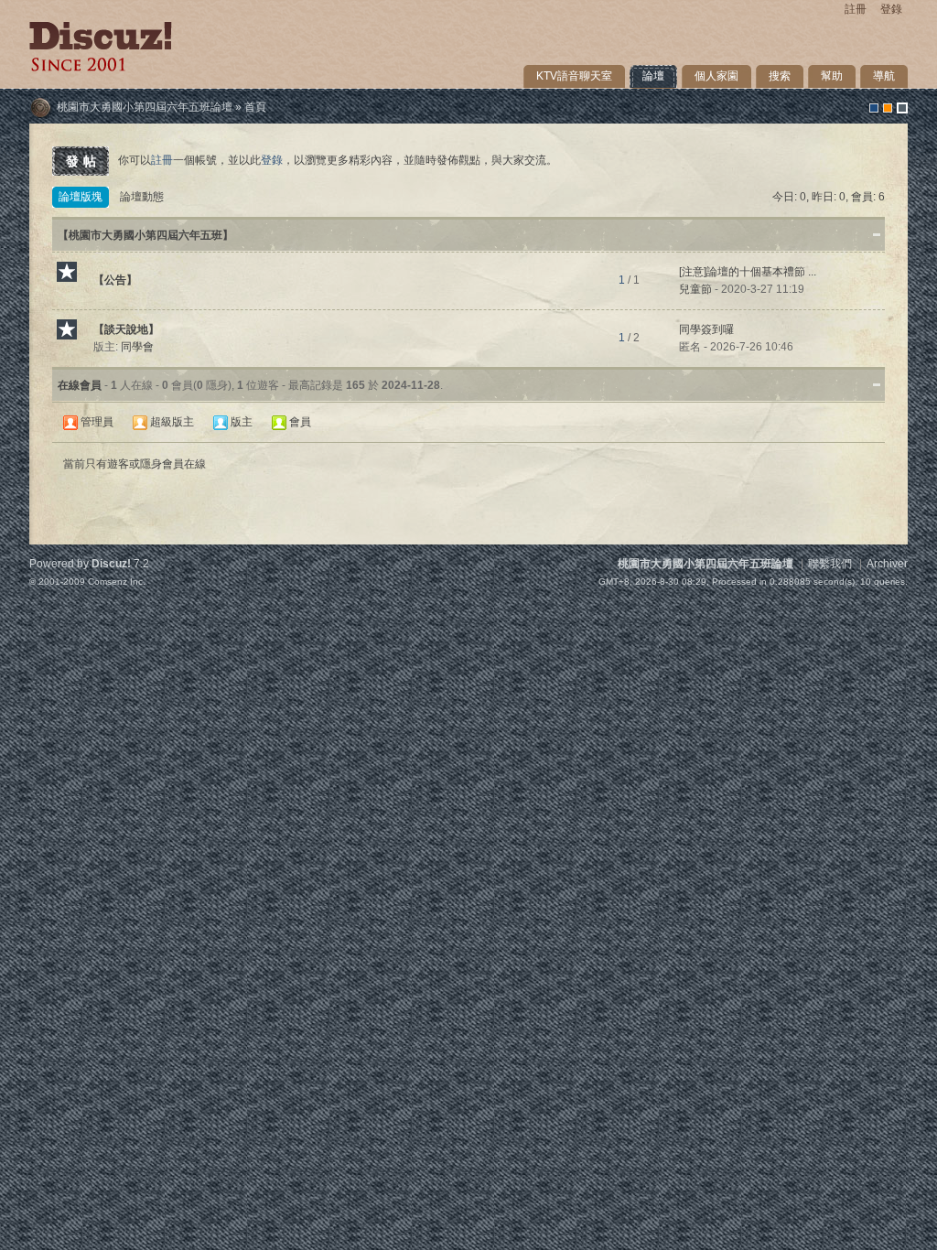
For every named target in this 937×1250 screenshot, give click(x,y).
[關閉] (876, 384)
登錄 (891, 9)
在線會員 (80, 385)
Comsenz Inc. (116, 582)
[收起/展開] (876, 235)
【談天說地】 (126, 329)
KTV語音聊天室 (574, 76)
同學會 (137, 346)
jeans (902, 107)
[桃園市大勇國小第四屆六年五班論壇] (100, 67)
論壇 (653, 76)
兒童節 (695, 289)
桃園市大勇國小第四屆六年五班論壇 (144, 107)
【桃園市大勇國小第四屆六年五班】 (145, 235)
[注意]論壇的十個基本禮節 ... (747, 271)
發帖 (83, 161)
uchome (887, 108)
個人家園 (716, 76)
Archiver (887, 563)
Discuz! (111, 563)
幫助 (832, 76)
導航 (884, 76)
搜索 (780, 76)
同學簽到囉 (706, 329)
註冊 (856, 9)
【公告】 (115, 280)
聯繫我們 (830, 563)
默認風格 (873, 108)
